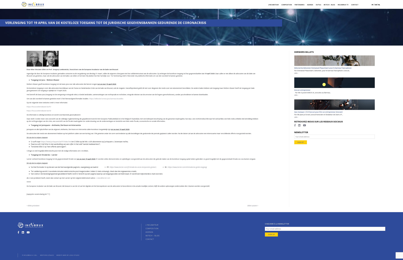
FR (372, 5)
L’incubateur (273, 5)
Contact (354, 5)
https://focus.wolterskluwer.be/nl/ (39, 111)
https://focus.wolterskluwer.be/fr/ (39, 107)
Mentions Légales (47, 255)
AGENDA (149, 232)
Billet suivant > (252, 205)
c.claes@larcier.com (103, 178)
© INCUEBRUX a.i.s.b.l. (30, 255)
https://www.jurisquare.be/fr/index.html (56, 141)
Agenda (310, 5)
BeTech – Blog (329, 5)
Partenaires (299, 5)
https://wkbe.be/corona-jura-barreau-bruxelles (106, 99)
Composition (286, 5)
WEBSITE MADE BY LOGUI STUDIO (67, 255)
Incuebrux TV (343, 5)
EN (376, 5)
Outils (318, 5)
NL (379, 5)
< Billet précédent (33, 205)
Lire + (296, 73)
